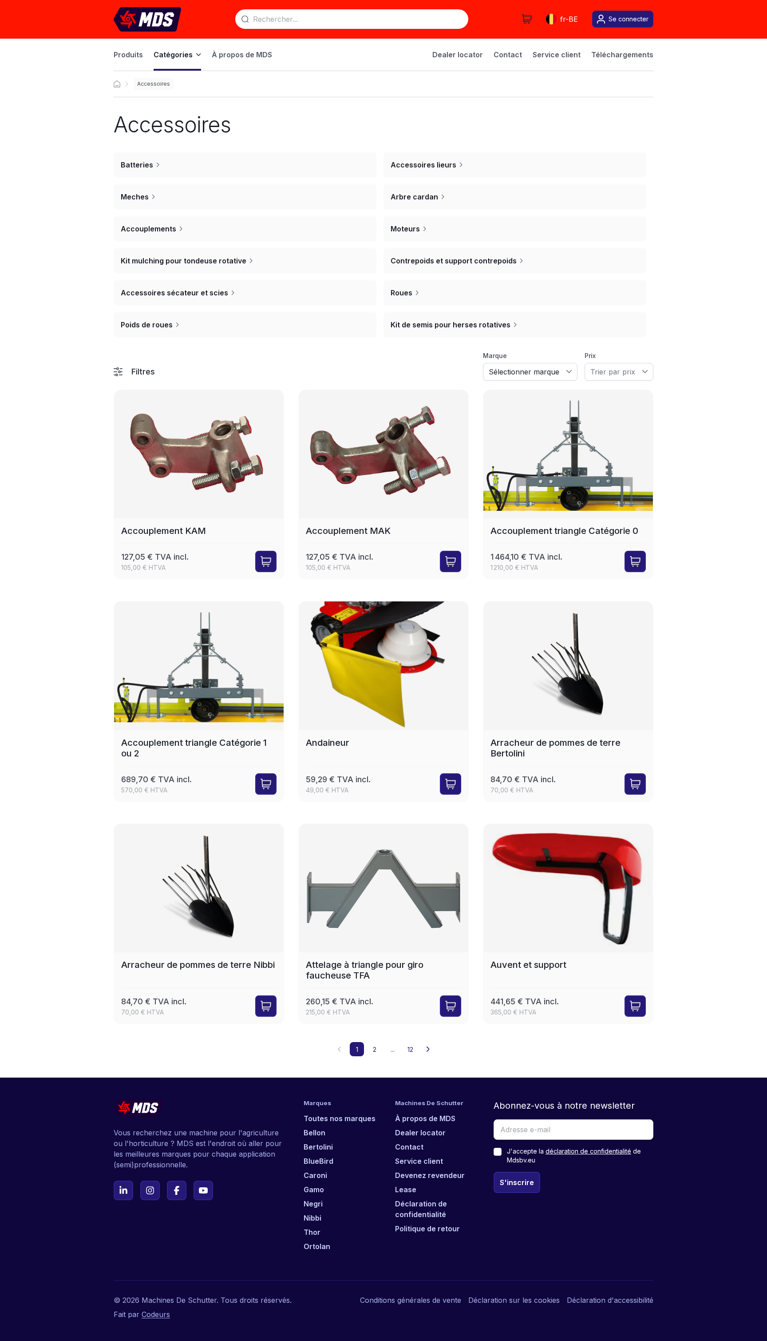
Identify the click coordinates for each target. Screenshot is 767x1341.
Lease (405, 1189)
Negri (313, 1203)
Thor (312, 1232)
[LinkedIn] (123, 1190)
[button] (428, 1049)
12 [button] (410, 1049)
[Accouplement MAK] (383, 484)
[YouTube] (203, 1190)
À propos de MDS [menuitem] (242, 54)
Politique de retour (427, 1228)
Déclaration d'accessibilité (610, 1300)
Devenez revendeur (430, 1175)
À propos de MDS (425, 1118)
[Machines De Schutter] (147, 19)
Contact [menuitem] (508, 54)
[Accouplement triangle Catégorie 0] (568, 484)
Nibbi (312, 1218)
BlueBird (318, 1161)
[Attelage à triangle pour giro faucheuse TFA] (383, 924)
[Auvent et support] (568, 924)
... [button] (393, 1049)
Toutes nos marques (340, 1118)
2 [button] (374, 1049)
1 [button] (357, 1049)
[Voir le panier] (527, 19)
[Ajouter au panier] (266, 561)
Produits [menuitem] (128, 54)
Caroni (315, 1175)
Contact (409, 1146)
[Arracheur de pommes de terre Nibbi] (199, 924)
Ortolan (317, 1246)
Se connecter (628, 19)
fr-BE (569, 19)
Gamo (314, 1189)
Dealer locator (420, 1132)
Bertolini (318, 1146)
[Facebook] (176, 1190)
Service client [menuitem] (557, 54)
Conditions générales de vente (410, 1300)
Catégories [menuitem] (173, 54)
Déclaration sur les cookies (514, 1300)
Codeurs (156, 1314)
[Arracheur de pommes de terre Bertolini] (568, 701)
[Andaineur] (383, 701)
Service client (419, 1161)
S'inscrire (517, 1182)
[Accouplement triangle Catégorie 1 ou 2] (199, 701)
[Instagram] (150, 1190)
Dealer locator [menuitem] (457, 54)
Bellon (314, 1132)
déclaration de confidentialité (588, 1151)
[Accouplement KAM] (199, 484)
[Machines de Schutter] (117, 84)
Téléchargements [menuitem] (622, 54)
